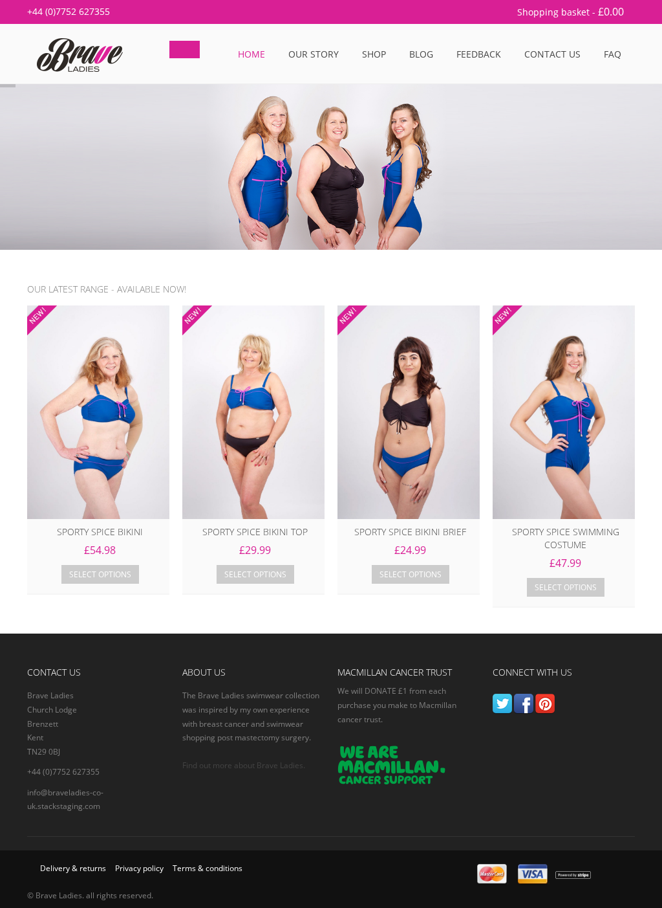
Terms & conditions (207, 868)
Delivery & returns (73, 868)
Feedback (478, 54)
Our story (313, 54)
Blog (421, 54)
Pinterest (545, 703)
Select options (100, 574)
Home (251, 54)
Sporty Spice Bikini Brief (410, 532)
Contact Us (552, 54)
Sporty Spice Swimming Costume (565, 538)
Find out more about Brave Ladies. (243, 765)
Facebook (523, 703)
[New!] (98, 412)
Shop (374, 54)
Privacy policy (139, 868)
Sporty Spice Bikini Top (255, 532)
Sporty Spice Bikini (100, 532)
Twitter (502, 703)
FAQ (612, 54)
